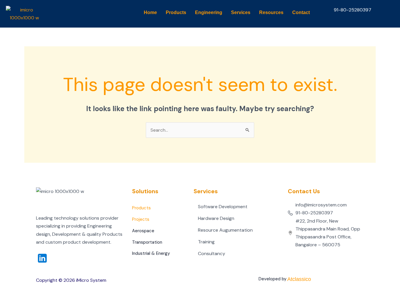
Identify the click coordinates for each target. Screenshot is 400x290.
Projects (140, 219)
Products (176, 12)
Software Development (222, 206)
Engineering (208, 12)
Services (240, 12)
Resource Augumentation (225, 230)
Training (206, 242)
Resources (271, 12)
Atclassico (299, 279)
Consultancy (211, 253)
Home (150, 12)
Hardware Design (216, 218)
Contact (301, 12)
